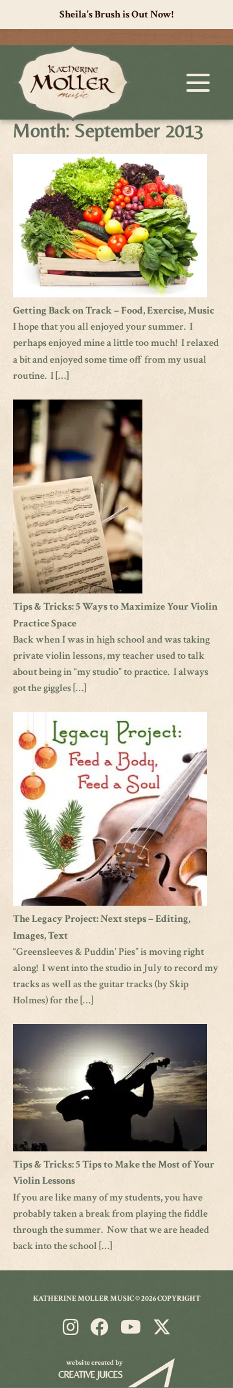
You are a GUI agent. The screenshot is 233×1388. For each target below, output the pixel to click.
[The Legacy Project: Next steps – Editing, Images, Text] (110, 903)
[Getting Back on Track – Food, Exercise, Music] (110, 294)
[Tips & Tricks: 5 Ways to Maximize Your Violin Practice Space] (77, 590)
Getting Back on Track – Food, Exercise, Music (113, 310)
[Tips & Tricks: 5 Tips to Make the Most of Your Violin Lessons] (110, 1148)
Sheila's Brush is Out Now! (116, 14)
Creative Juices (90, 1374)
